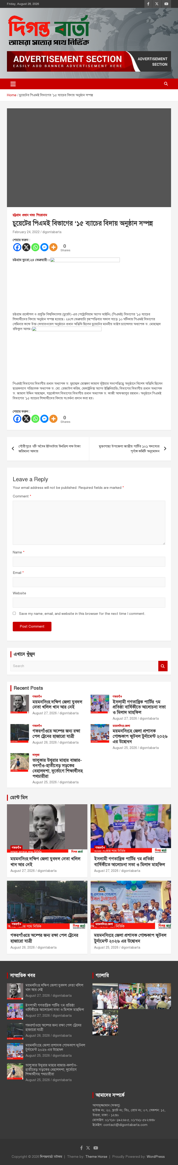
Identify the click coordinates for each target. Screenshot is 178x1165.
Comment (22, 496)
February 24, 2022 (26, 232)
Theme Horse (96, 1157)
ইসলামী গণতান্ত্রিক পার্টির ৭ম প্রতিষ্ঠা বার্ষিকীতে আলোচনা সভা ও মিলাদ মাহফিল (139, 707)
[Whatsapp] (35, 247)
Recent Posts (28, 688)
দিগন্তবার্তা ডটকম (51, 1157)
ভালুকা (35, 755)
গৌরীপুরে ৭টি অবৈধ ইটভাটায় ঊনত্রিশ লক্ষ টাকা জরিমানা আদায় (49, 448)
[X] (26, 247)
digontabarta (51, 232)
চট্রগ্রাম (17, 215)
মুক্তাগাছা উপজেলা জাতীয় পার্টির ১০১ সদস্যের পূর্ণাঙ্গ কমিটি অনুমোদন (129, 448)
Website (19, 593)
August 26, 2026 (44, 743)
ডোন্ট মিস (19, 798)
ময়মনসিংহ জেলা (121, 726)
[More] (53, 247)
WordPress (156, 1157)
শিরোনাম (41, 215)
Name (19, 552)
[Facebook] (17, 247)
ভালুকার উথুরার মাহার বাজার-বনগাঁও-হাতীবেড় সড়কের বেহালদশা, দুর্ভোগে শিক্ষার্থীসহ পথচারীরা (57, 768)
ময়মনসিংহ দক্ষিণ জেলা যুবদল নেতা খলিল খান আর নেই (57, 704)
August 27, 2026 (44, 713)
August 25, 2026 (125, 748)
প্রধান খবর (28, 215)
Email (18, 573)
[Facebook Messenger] (44, 247)
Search (163, 666)
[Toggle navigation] (13, 84)
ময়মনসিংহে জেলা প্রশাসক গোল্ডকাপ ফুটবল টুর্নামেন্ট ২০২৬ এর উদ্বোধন (140, 736)
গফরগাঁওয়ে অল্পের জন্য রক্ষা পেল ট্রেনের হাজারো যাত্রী (56, 733)
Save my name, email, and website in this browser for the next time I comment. (82, 614)
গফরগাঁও (37, 696)
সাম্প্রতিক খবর (22, 975)
